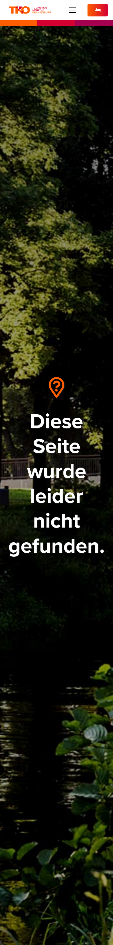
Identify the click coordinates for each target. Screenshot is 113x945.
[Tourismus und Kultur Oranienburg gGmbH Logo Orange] (30, 10)
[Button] (98, 10)
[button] (72, 10)
